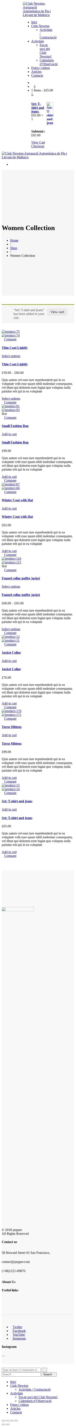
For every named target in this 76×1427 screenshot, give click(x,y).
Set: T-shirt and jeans (37, 107)
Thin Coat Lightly (15, 347)
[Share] (7, 1420)
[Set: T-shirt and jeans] (11, 785)
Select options (11, 356)
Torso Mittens (12, 727)
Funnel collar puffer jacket (21, 578)
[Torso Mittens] (11, 711)
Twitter (17, 1327)
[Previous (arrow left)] (3, 1424)
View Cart (38, 142)
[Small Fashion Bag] (11, 406)
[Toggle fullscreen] (12, 1420)
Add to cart (9, 434)
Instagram (19, 1338)
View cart (57, 312)
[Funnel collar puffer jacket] (11, 558)
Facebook (19, 1331)
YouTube (19, 1334)
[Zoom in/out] (16, 1420)
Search (48, 1374)
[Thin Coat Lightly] (11, 331)
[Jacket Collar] (11, 636)
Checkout (37, 146)
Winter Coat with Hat (17, 500)
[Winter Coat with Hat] (11, 484)
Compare (10, 339)
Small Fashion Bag (15, 426)
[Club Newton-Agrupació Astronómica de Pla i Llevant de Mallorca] (38, 15)
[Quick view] (3, 339)
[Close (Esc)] (3, 1420)
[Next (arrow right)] (7, 1424)
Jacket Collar (11, 652)
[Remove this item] (33, 99)
